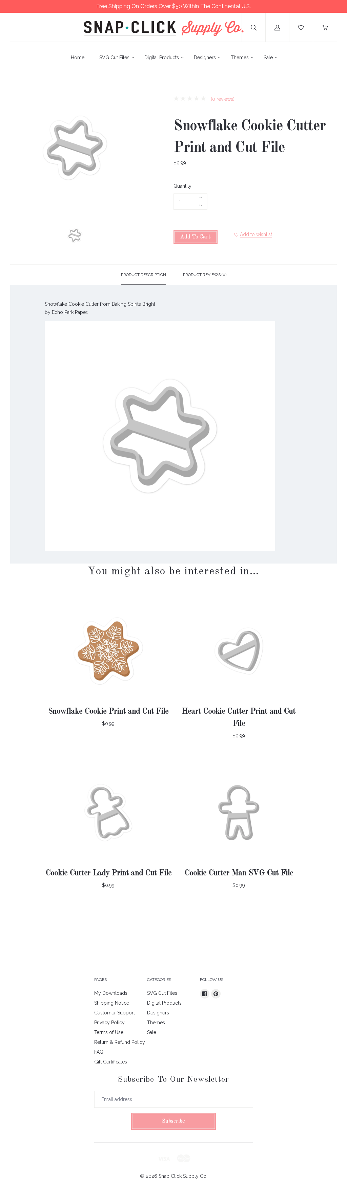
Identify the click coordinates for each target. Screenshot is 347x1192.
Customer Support (114, 1012)
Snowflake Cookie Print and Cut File (108, 712)
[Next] (131, 236)
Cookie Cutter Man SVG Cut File (238, 873)
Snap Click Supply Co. (183, 1176)
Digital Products (161, 57)
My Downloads (110, 993)
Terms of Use (108, 1032)
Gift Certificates (110, 1061)
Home (77, 57)
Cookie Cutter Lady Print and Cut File (108, 873)
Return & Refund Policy (119, 1042)
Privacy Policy (109, 1022)
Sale (268, 57)
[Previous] (18, 236)
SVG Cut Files (114, 57)
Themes (240, 57)
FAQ (98, 1052)
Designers (205, 57)
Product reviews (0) (204, 274)
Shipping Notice (111, 1003)
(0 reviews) (221, 99)
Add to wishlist (256, 234)
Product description (143, 274)
